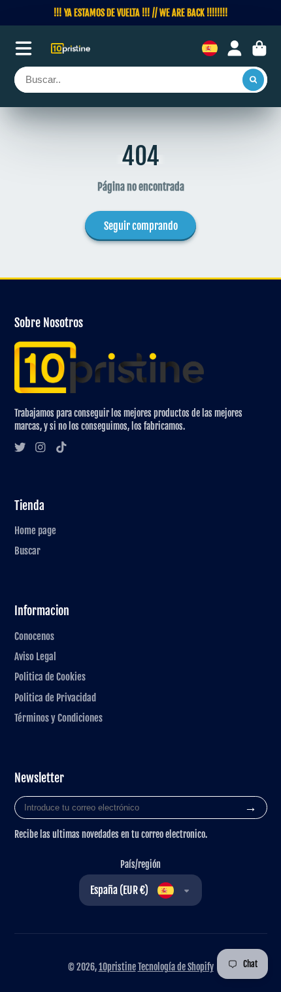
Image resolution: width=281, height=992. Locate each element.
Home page (35, 530)
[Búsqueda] (253, 80)
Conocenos (34, 636)
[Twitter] (20, 447)
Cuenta (234, 48)
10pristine (117, 966)
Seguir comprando (141, 225)
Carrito (259, 48)
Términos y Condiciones (58, 717)
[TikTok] (61, 447)
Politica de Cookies (50, 676)
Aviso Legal (35, 656)
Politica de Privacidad (55, 697)
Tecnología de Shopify (176, 966)
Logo (70, 48)
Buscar (27, 550)
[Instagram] (40, 447)
